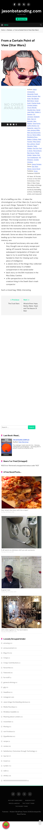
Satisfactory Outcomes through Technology (19, 751)
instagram (7, 697)
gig (4, 687)
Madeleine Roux (32, 137)
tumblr (5, 766)
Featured (6, 673)
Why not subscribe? (15, 800)
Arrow (36, 171)
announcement (8, 648)
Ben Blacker (35, 98)
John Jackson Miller (33, 130)
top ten (6, 756)
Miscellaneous (14, 803)
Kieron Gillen (36, 135)
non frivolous (8, 731)
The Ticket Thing (28, 803)
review (5, 746)
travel (5, 761)
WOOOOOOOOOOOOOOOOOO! (15, 780)
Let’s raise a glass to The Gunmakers (14, 630)
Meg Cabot (36, 141)
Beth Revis (30, 101)
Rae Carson (31, 153)
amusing (6, 643)
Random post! (30, 800)
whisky (5, 776)
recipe (5, 741)
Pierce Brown (37, 151)
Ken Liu (29, 135)
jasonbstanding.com (21, 11)
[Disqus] (21, 343)
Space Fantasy (37, 164)
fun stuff (6, 677)
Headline (6, 692)
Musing (6, 726)
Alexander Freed (32, 94)
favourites (7, 668)
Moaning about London (11, 717)
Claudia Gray (31, 110)
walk (5, 771)
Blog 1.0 (6, 653)
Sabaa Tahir (36, 155)
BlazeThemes (21, 814)
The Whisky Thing (21, 806)
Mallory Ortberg (32, 139)
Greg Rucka (36, 123)
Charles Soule (35, 103)
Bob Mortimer (24, 442)
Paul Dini (35, 148)
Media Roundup (9, 707)
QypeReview (7, 736)
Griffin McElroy (32, 126)
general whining (9, 682)
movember (7, 722)
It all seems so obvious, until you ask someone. (18, 550)
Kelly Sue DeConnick (33, 132)
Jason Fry (37, 128)
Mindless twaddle (9, 712)
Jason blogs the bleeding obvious (15, 702)
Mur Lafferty (31, 144)
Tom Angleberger (32, 157)
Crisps (5, 658)
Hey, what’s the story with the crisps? (14, 510)
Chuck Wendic (32, 107)
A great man (5, 590)
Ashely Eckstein (32, 96)
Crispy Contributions (10, 663)
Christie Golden (32, 105)
